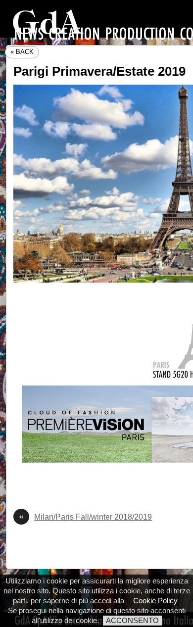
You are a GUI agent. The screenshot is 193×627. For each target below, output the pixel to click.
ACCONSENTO (132, 620)
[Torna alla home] (48, 23)
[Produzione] (140, 34)
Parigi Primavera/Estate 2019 (99, 71)
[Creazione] (74, 34)
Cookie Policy (155, 600)
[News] (29, 35)
